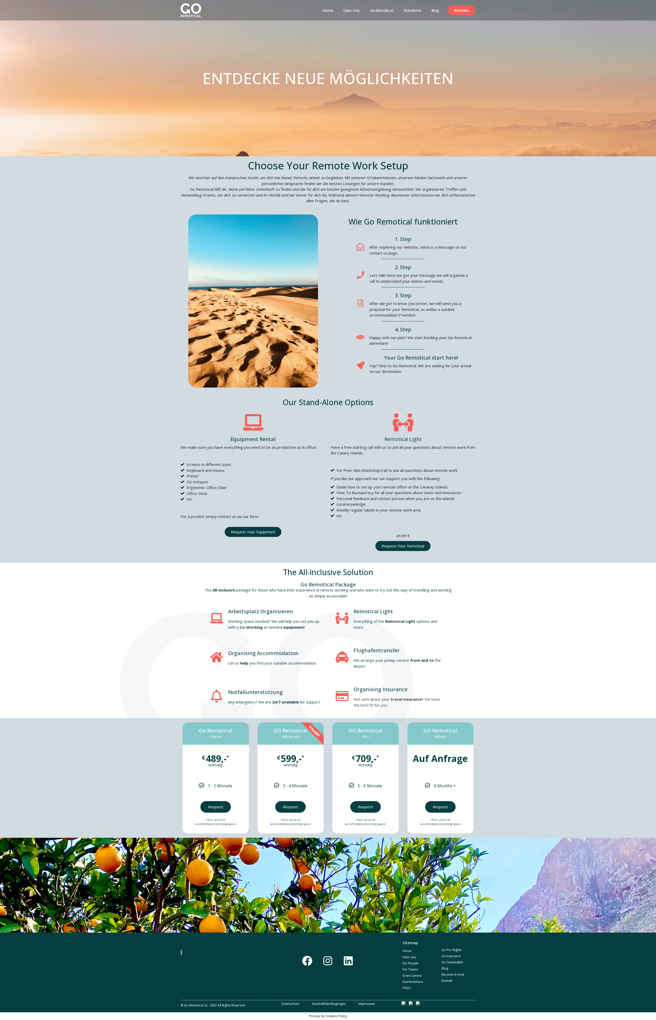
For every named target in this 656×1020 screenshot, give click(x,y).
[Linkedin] (348, 961)
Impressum (366, 1004)
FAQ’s (407, 988)
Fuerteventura (413, 982)
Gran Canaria (412, 975)
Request (215, 806)
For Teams (410, 969)
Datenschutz (290, 1004)
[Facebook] (307, 961)
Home (328, 10)
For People (410, 963)
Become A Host (453, 974)
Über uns (351, 10)
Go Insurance (451, 956)
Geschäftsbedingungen (329, 1004)
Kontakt (447, 980)
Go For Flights (452, 950)
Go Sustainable (452, 962)
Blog (435, 10)
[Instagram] (327, 961)
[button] (461, 10)
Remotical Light (403, 439)
